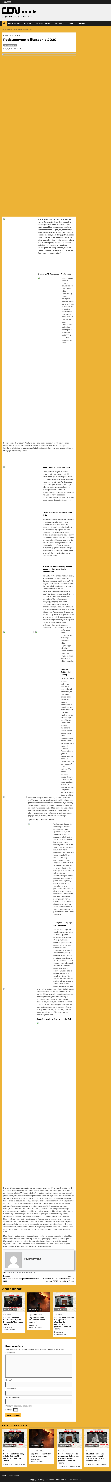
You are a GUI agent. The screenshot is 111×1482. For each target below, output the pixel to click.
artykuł (9, 1272)
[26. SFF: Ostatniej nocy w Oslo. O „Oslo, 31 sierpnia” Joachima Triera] (13, 1302)
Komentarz (10, 1353)
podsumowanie (31, 1272)
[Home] (4, 23)
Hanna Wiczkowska (36, 1327)
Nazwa (8, 1380)
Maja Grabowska (10, 1330)
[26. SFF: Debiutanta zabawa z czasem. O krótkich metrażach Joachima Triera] (96, 1438)
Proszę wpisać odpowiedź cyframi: (18, 1406)
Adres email (10, 1389)
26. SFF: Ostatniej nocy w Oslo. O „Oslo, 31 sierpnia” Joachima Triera (13, 1321)
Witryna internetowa (12, 1397)
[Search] (107, 23)
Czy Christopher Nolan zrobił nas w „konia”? (37, 1320)
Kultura (27, 23)
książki (15, 1272)
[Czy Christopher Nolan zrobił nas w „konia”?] (38, 1302)
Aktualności (13, 23)
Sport (71, 23)
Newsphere (60, 1480)
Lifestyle (59, 23)
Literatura (17, 35)
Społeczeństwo (43, 23)
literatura (22, 1272)
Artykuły (5, 35)
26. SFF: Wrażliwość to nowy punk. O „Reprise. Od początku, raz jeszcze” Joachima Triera (64, 1323)
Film (4, 1315)
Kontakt (81, 23)
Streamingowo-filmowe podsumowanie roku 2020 (21, 1278)
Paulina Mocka (19, 49)
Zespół (10, 1475)
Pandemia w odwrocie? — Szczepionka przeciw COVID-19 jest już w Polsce (58, 1278)
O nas (4, 1475)
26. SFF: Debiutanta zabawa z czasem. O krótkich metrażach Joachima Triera (95, 1457)
